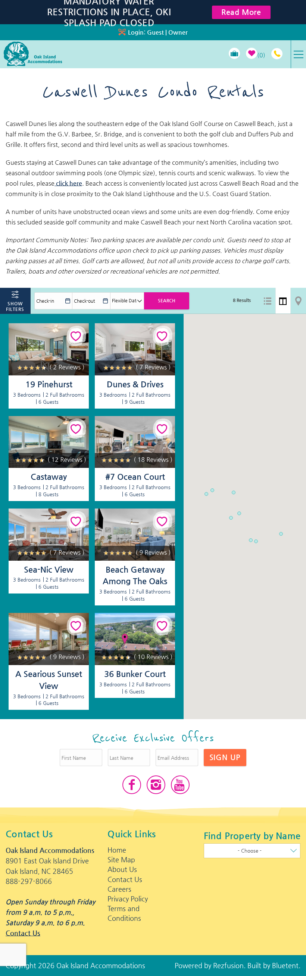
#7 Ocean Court (135, 476)
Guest (155, 32)
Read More (241, 12)
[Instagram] (156, 784)
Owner (178, 32)
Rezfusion (228, 965)
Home (116, 850)
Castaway (49, 476)
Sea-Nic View (49, 569)
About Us (122, 869)
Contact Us (23, 933)
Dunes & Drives (135, 384)
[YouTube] (180, 784)
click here (68, 183)
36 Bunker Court (135, 674)
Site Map (121, 859)
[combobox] (252, 851)
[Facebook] (131, 784)
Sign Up (225, 757)
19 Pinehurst (48, 384)
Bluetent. (286, 965)
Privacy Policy (127, 899)
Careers (119, 889)
